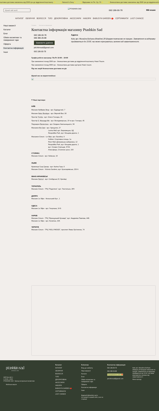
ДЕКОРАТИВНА (61, 18)
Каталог (7, 29)
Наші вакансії (9, 25)
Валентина (44, 124)
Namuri (41, 179)
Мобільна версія (11, 384)
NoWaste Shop (43, 110)
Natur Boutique (43, 113)
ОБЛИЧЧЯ (30, 18)
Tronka (40, 117)
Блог (5, 33)
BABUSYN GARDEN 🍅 (103, 18)
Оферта (7, 44)
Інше (5, 52)
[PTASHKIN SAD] (15, 368)
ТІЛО (50, 18)
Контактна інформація (89, 387)
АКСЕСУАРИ (75, 18)
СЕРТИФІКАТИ (121, 18)
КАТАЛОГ (19, 18)
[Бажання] (131, 10)
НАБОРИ (87, 18)
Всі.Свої (42, 128)
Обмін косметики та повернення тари (88, 380)
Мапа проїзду (136, 379)
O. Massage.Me (43, 121)
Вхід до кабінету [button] (87, 368)
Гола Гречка (44, 167)
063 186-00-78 (115, 10)
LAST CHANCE (137, 18)
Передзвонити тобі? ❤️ (115, 374)
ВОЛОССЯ (41, 18)
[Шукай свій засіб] (28, 10)
